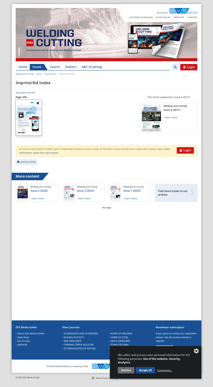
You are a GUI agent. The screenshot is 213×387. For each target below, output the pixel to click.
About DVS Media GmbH (30, 333)
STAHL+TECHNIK (120, 344)
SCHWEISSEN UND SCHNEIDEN (81, 333)
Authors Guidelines (141, 17)
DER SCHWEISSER (120, 340)
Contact (192, 17)
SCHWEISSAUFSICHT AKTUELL (80, 348)
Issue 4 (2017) (50, 74)
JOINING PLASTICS (74, 337)
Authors (71, 67)
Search (55, 67)
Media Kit (179, 17)
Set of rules (23, 340)
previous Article (27, 161)
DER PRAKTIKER (72, 340)
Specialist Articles (25, 92)
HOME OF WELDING (121, 333)
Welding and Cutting (24, 74)
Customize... (164, 370)
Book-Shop (23, 337)
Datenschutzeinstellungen (108, 378)
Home (22, 67)
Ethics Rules (163, 17)
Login (190, 67)
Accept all (145, 370)
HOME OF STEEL (119, 337)
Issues (36, 67)
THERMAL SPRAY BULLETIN (79, 344)
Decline (126, 370)
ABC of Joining (92, 67)
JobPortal (22, 344)
